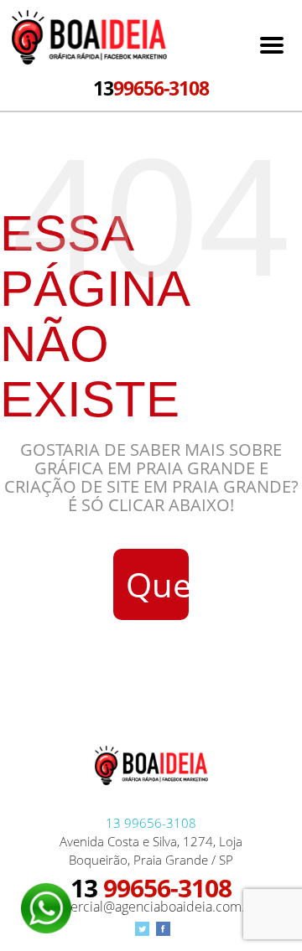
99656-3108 (151, 88)
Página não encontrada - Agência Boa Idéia (151, 771)
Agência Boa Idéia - (89, 39)
